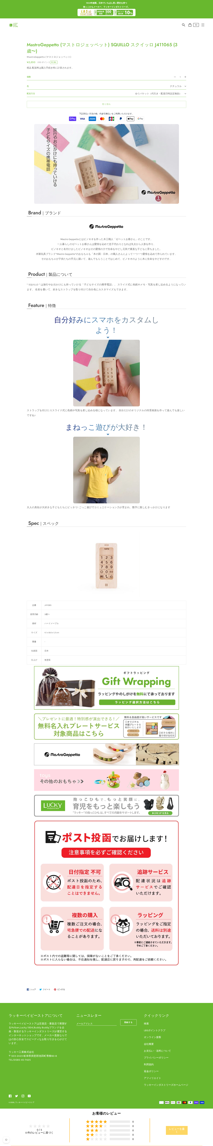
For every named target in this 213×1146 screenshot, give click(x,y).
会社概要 (149, 1044)
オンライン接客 (152, 1037)
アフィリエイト (152, 1078)
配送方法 (31, 93)
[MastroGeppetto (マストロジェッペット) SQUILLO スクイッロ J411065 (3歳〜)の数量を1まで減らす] (173, 77)
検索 (146, 1023)
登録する (128, 1022)
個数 (29, 77)
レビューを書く (177, 1130)
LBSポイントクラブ (154, 1030)
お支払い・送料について (157, 1050)
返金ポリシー (151, 1071)
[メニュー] (203, 25)
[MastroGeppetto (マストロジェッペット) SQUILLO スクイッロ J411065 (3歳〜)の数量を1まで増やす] (186, 77)
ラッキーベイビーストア (24, 1102)
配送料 (35, 67)
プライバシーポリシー (156, 1057)
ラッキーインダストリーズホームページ (166, 1084)
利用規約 (149, 1064)
